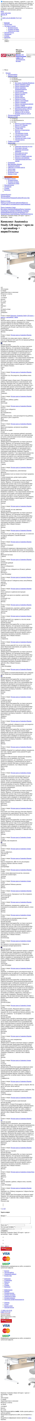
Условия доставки (13, 182)
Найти (6, 41)
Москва (4, 14)
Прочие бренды (28, 214)
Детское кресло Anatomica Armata (20, 697)
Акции (6, 1283)
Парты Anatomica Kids (11, 210)
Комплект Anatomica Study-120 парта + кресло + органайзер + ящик (17, 316)
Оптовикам (7, 34)
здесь (29, 1418)
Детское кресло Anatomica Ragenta (20, 335)
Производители (9, 32)
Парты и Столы (5, 202)
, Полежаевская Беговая (21, 58)
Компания (7, 1278)
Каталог (8, 73)
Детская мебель (5, 198)
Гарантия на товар (10, 1296)
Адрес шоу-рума (6, 13)
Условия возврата (9, 1298)
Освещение (26, 204)
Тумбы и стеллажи (10, 204)
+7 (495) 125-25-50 (6, 18)
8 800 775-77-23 (16, 18)
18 (4, 1208)
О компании (8, 1280)
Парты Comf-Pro (10, 214)
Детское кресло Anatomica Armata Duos (22, 1172)
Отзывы (6, 36)
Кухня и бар (26, 198)
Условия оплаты (13, 180)
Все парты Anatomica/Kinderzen (10, 209)
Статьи (6, 1304)
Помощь (6, 1291)
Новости (7, 1282)
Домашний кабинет (16, 198)
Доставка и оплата (10, 26)
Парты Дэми (19, 214)
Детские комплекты (16, 202)
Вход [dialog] (2, 11)
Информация (8, 1290)
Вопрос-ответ (8, 1306)
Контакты (7, 37)
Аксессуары (19, 204)
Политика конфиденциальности (14, 1299)
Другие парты (16, 212)
